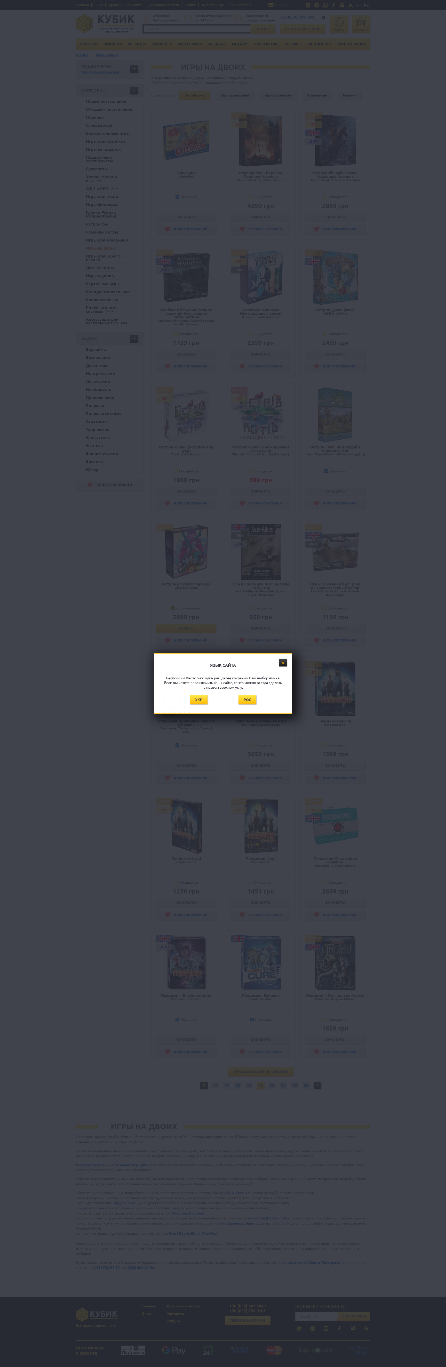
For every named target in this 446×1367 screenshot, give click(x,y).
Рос (247, 700)
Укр (198, 700)
